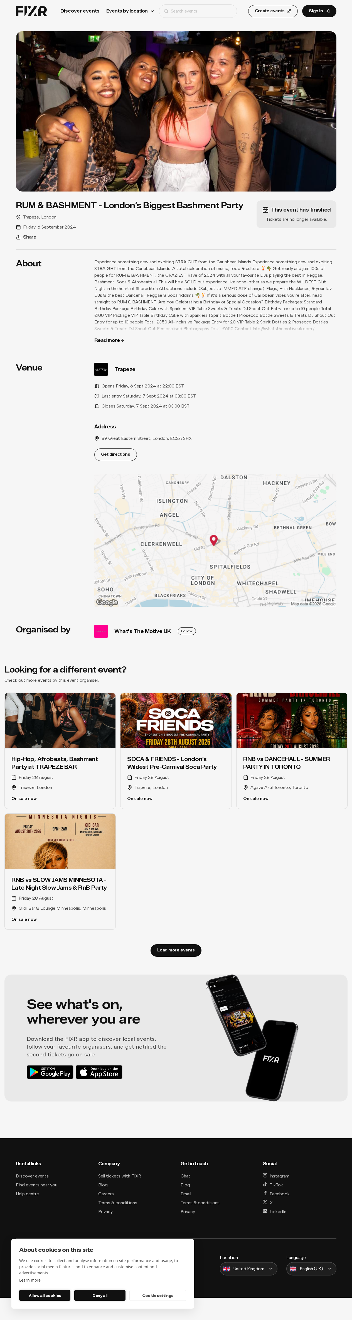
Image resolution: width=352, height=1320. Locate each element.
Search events (184, 11)
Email (186, 1193)
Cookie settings (157, 1295)
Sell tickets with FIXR (119, 1176)
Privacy (105, 1211)
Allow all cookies (45, 1295)
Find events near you (36, 1184)
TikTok (276, 1184)
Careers (106, 1193)
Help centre (27, 1193)
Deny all (99, 1295)
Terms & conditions (117, 1202)
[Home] (31, 11)
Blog (103, 1184)
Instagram (279, 1176)
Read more (107, 340)
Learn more (30, 1280)
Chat (185, 1176)
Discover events (80, 11)
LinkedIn (278, 1211)
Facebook (280, 1193)
